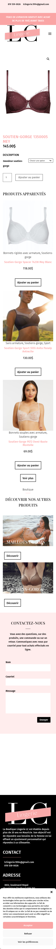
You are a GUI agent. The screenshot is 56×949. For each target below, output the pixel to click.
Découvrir (13, 556)
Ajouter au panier (29, 177)
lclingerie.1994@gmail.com (36, 4)
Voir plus (28, 478)
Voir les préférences (28, 942)
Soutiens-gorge (33, 343)
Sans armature (14, 343)
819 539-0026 (14, 4)
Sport (47, 343)
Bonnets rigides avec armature (21, 253)
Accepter (28, 925)
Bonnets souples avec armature (28, 432)
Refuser (28, 933)
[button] (51, 891)
